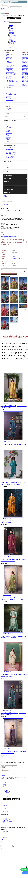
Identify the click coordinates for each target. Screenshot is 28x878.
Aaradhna (11, 40)
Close (8, 10)
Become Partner (6, 788)
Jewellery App (9, 141)
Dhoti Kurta (8, 98)
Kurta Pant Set (9, 63)
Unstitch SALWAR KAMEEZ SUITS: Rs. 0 (10, 269)
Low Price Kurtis (9, 70)
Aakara (10, 36)
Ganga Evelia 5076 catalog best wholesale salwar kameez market (13, 752)
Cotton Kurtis (9, 57)
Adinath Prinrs (12, 46)
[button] (14, 876)
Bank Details (5, 790)
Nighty (7, 167)
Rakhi (7, 135)
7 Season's (11, 32)
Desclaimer (5, 820)
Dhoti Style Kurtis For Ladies (12, 81)
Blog (4, 789)
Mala (7, 134)
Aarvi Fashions (12, 41)
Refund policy (6, 818)
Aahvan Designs (12, 35)
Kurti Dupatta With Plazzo (11, 74)
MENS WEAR (8, 90)
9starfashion (11, 33)
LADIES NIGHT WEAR (10, 164)
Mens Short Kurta (9, 100)
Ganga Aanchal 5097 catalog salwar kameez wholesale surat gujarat (14, 444)
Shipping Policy (6, 819)
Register (15, 2)
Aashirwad (11, 43)
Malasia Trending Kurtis (11, 73)
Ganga (13, 256)
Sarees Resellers (9, 149)
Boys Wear (8, 108)
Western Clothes (9, 157)
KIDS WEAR (8, 106)
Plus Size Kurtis (9, 68)
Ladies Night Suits (10, 165)
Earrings (8, 130)
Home (4, 21)
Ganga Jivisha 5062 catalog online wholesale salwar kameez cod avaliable (12, 598)
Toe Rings (8, 138)
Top (7, 77)
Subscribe (3, 767)
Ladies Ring (8, 137)
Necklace (8, 131)
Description (5, 204)
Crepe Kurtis (8, 66)
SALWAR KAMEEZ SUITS (17, 258)
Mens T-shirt (8, 96)
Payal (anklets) (9, 133)
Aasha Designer (12, 42)
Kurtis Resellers (9, 150)
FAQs (4, 822)
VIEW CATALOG (7, 403)
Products (5, 196)
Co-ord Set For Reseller (11, 152)
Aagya (10, 34)
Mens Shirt (8, 93)
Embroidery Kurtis (10, 85)
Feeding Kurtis (9, 54)
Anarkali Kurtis (9, 76)
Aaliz (10, 37)
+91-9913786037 (5, 1)
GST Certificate (6, 791)
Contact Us (7, 2)
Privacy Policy (6, 817)
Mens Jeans (8, 97)
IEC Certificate (6, 792)
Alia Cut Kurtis (9, 78)
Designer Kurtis (9, 55)
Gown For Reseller (10, 156)
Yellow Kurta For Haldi (11, 94)
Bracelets (8, 124)
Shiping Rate (5, 811)
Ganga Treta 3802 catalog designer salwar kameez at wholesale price (13, 636)
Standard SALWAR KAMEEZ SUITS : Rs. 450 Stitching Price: (14, 271)
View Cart (3, 13)
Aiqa (10, 48)
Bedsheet (7, 116)
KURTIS (7, 52)
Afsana (10, 47)
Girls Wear (8, 109)
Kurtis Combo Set (10, 72)
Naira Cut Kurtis (9, 80)
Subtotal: (2, 11)
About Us (5, 785)
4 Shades (11, 28)
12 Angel (11, 27)
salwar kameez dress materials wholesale (9, 236)
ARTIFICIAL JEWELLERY (11, 123)
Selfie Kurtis (8, 58)
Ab (10, 44)
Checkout (7, 13)
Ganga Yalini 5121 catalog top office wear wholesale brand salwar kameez (13, 483)
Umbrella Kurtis (9, 84)
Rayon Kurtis (9, 69)
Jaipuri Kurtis (9, 62)
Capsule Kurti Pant (10, 65)
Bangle (7, 128)
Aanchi (10, 39)
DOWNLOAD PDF (5, 276)
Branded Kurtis (9, 82)
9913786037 (3, 775)
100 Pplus (11, 25)
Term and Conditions (7, 821)
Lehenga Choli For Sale (11, 154)
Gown (7, 59)
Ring (7, 126)
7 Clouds (11, 30)
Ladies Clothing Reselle (10, 147)
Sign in (11, 2)
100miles (11, 26)
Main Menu (5, 171)
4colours (11, 29)
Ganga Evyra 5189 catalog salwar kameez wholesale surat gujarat (13, 560)
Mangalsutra (8, 127)
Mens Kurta (8, 91)
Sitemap (4, 823)
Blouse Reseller (9, 153)
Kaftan (7, 61)
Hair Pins (8, 139)
